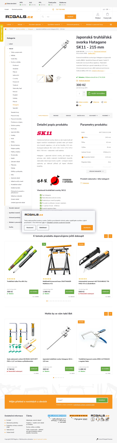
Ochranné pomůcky (14, 217)
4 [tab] (58, 377)
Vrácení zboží (10, 432)
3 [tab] (56, 377)
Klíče (12, 175)
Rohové (15, 92)
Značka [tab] (81, 115)
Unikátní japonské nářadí (18, 202)
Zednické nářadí (15, 178)
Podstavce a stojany (16, 122)
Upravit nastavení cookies (40, 439)
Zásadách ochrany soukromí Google (58, 223)
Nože (12, 138)
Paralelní (15, 95)
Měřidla (13, 55)
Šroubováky (14, 155)
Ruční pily (14, 129)
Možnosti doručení (84, 81)
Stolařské (15, 69)
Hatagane (16, 105)
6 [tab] (61, 377)
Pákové (15, 72)
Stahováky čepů (17, 88)
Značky (11, 227)
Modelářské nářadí (16, 184)
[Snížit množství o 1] (84, 95)
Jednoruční (16, 75)
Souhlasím (87, 228)
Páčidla (13, 168)
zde (43, 223)
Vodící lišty (14, 59)
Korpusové (16, 82)
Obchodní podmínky (17, 9)
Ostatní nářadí (15, 199)
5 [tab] (60, 377)
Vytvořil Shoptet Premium (105, 439)
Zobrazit (106, 292)
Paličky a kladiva (15, 152)
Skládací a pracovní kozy (16, 222)
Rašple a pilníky (15, 148)
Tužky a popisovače (16, 52)
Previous (106, 236)
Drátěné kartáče (15, 188)
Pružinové (15, 65)
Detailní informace (98, 71)
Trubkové (15, 85)
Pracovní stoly (15, 116)
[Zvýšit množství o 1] (84, 92)
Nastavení (30, 228)
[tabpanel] (23, 269)
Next (110, 236)
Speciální (15, 108)
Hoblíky (13, 135)
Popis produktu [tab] (43, 115)
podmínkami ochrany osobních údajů (83, 405)
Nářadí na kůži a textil (17, 181)
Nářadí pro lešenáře (16, 196)
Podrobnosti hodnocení (100, 51)
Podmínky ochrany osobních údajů (14, 426)
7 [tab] (63, 377)
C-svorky (15, 78)
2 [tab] (55, 377)
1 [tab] (53, 377)
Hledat (70, 17)
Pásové (15, 101)
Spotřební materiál (14, 213)
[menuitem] (10, 24)
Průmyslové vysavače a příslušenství (17, 192)
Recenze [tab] (55, 115)
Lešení (11, 44)
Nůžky (13, 142)
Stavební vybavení (14, 208)
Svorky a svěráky (16, 62)
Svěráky (15, 98)
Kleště (12, 158)
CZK (107, 9)
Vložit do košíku (98, 94)
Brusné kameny (15, 145)
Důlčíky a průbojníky (16, 171)
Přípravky (13, 165)
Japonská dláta (15, 132)
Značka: (91, 53)
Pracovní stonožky (16, 119)
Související (92, 115)
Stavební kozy (15, 112)
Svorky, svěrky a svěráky (33, 427)
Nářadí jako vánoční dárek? (33, 420)
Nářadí (11, 49)
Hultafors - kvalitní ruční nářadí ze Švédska (35, 423)
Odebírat (102, 400)
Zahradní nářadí (15, 162)
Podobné (105, 115)
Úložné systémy (15, 125)
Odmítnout (43, 228)
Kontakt (7, 9)
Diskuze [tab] (68, 115)
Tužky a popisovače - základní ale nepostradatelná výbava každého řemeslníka (34, 431)
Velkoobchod (10, 430)
